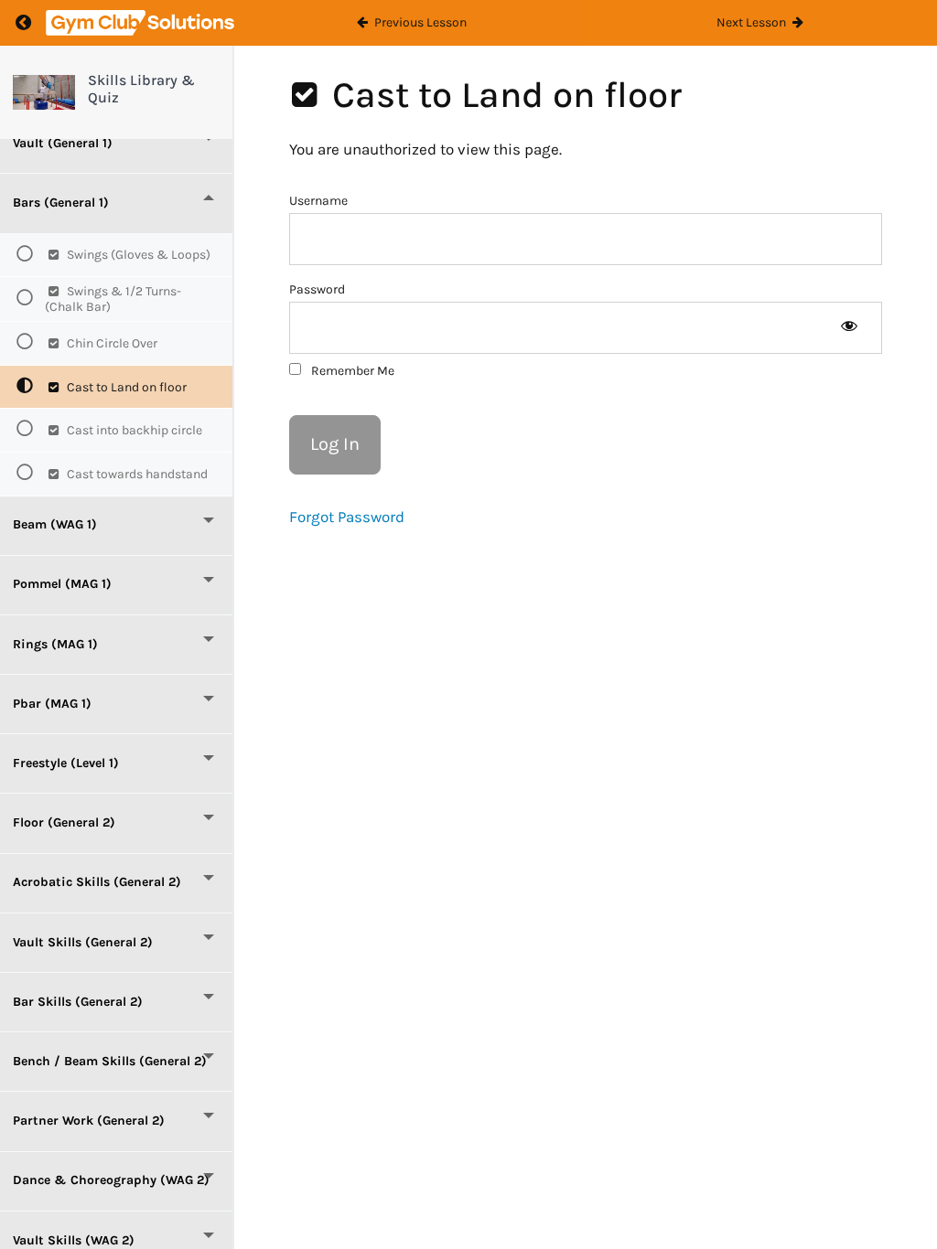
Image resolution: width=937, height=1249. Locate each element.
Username (318, 200)
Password (317, 289)
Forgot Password (346, 516)
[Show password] (848, 328)
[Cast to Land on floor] (44, 92)
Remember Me (351, 371)
